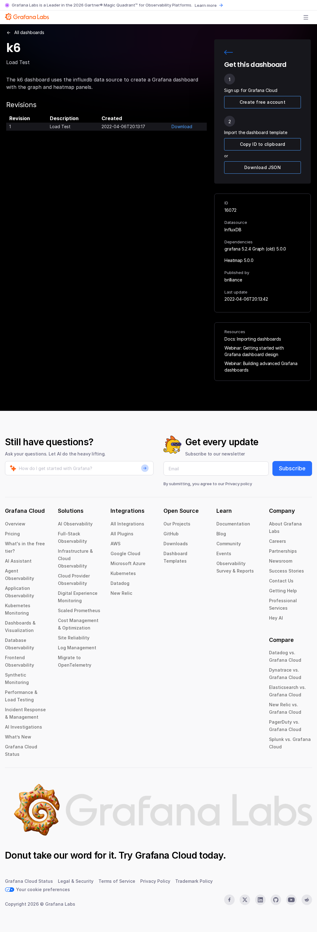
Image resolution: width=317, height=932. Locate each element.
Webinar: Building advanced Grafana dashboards (260, 366)
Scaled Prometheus (79, 610)
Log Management (77, 647)
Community (228, 543)
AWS (115, 543)
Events (223, 553)
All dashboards (29, 32)
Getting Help (283, 590)
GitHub (171, 533)
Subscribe (292, 468)
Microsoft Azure (128, 563)
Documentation (233, 523)
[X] (245, 899)
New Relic (121, 593)
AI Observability (75, 523)
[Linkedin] (260, 899)
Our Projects (176, 523)
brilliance (233, 279)
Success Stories (286, 570)
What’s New (18, 736)
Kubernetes (123, 573)
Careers (277, 541)
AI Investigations (23, 726)
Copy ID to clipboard (262, 144)
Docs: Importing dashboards (252, 339)
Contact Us (281, 580)
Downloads (175, 543)
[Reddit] (307, 899)
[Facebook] (229, 899)
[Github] (276, 899)
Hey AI (276, 618)
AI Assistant (18, 561)
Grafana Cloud (166, 855)
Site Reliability (73, 637)
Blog (221, 533)
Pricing (12, 533)
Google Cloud (125, 553)
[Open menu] (306, 17)
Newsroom (280, 561)
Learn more (206, 5)
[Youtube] (291, 899)
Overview (15, 523)
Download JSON (262, 167)
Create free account (262, 102)
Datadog (120, 583)
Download (182, 126)
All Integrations (127, 523)
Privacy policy (238, 483)
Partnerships (283, 551)
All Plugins (122, 533)
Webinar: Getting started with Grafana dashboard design (254, 351)
